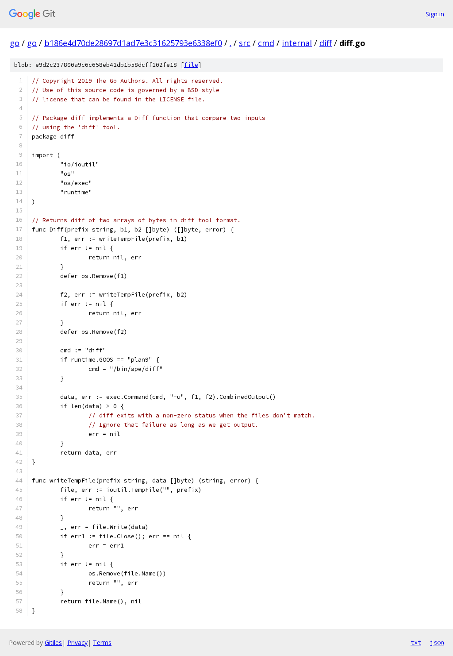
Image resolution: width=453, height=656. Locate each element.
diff (325, 43)
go (14, 43)
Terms (102, 642)
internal (297, 43)
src (244, 43)
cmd (266, 43)
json (437, 642)
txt (416, 642)
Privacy (77, 642)
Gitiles (53, 642)
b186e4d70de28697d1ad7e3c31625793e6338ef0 (133, 43)
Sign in (435, 14)
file (191, 65)
